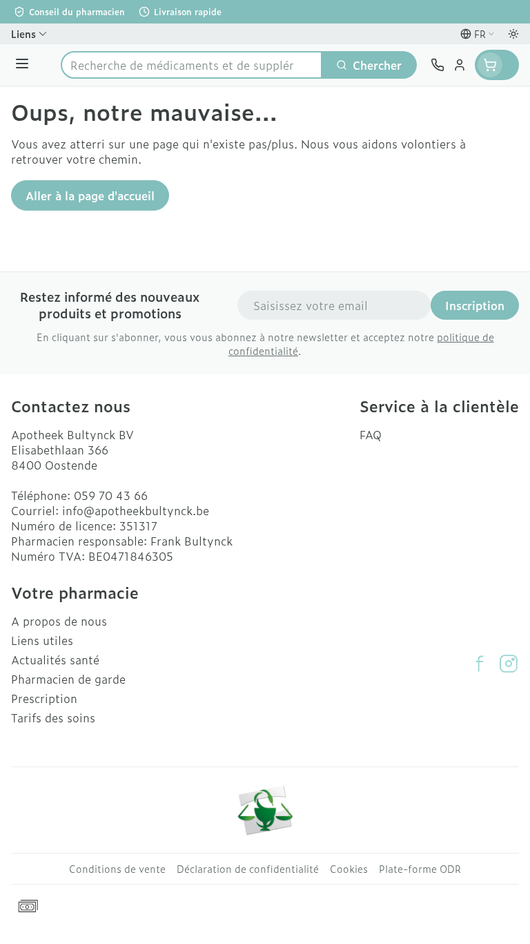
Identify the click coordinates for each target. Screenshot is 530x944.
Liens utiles (42, 640)
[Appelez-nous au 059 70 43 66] (437, 65)
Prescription (44, 698)
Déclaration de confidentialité (248, 869)
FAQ (371, 434)
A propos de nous (59, 620)
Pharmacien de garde (68, 678)
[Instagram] (508, 663)
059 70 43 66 (111, 495)
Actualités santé (55, 659)
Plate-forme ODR (420, 869)
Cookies (349, 869)
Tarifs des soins (53, 717)
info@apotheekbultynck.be (135, 510)
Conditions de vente (117, 869)
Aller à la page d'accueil (90, 195)
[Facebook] (479, 663)
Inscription (474, 305)
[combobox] (191, 65)
